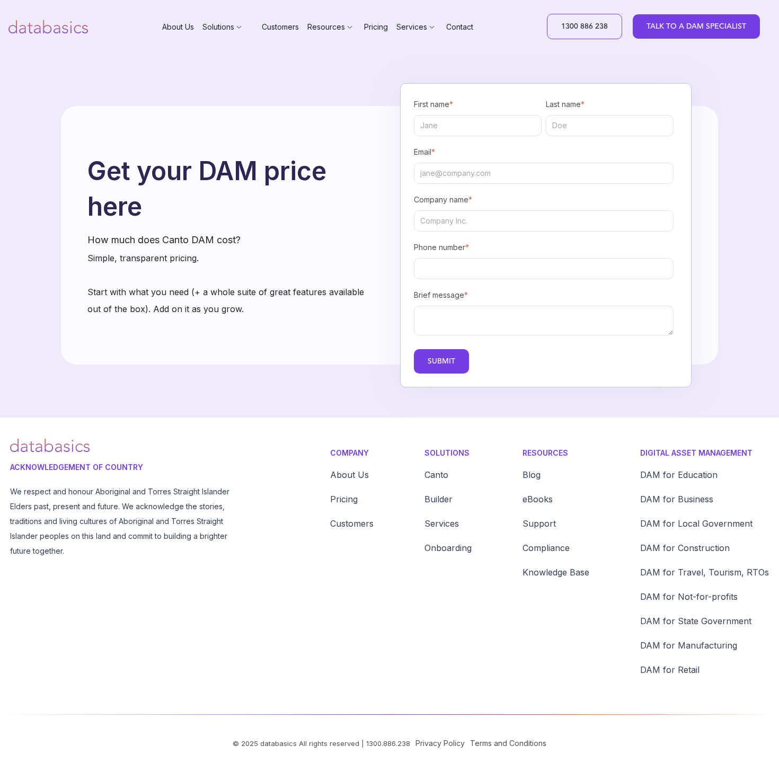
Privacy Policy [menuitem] (440, 743)
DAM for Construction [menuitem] (685, 548)
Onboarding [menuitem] (448, 548)
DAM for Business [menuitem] (676, 499)
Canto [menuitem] (436, 474)
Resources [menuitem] (326, 26)
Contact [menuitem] (459, 26)
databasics (278, 743)
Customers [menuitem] (280, 26)
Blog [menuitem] (532, 474)
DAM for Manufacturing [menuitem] (688, 645)
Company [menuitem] (349, 452)
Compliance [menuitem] (546, 548)
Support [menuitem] (539, 523)
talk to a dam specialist (696, 26)
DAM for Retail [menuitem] (670, 669)
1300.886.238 (388, 743)
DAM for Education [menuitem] (679, 474)
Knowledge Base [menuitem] (556, 572)
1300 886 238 (584, 26)
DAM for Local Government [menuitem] (696, 523)
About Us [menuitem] (178, 26)
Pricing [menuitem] (376, 26)
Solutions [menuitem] (218, 26)
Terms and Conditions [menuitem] (508, 743)
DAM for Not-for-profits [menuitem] (689, 596)
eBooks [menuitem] (538, 499)
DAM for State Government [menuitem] (695, 621)
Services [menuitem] (411, 26)
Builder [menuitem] (438, 499)
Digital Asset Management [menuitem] (696, 452)
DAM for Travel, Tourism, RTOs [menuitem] (704, 572)
